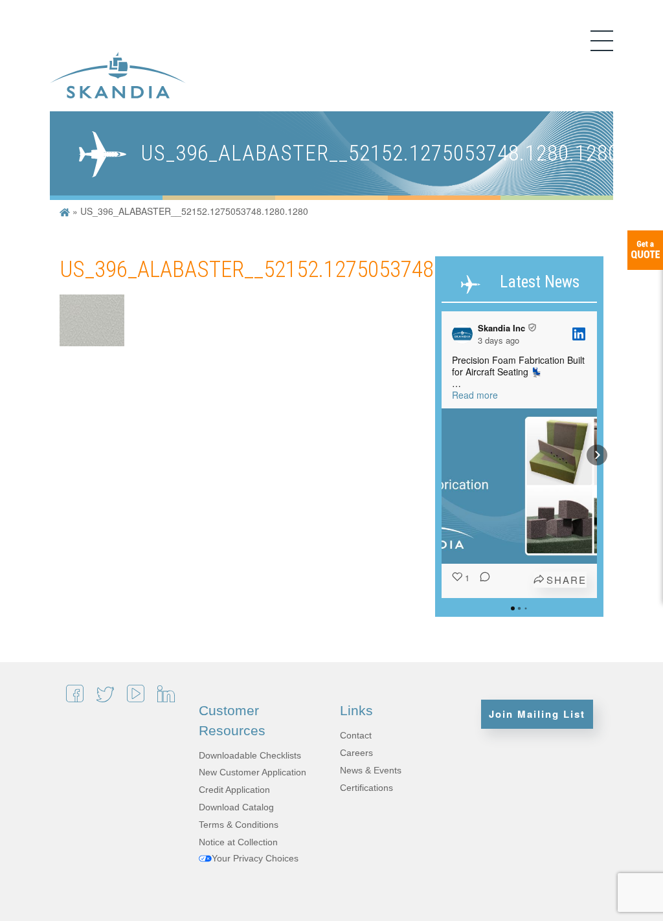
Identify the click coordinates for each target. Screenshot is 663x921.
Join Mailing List (537, 714)
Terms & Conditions (238, 824)
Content (645, 250)
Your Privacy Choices (255, 858)
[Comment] (481, 579)
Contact (356, 735)
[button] (441, 455)
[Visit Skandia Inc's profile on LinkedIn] (465, 334)
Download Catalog (236, 807)
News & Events (370, 770)
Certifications (366, 787)
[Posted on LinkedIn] (579, 334)
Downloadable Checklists (250, 755)
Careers (356, 753)
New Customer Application (252, 772)
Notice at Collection (238, 842)
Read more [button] (475, 395)
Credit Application (234, 789)
